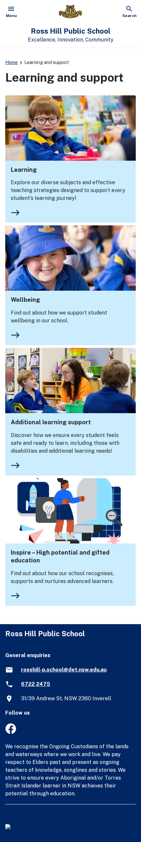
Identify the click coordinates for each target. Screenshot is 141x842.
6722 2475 (35, 684)
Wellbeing (25, 299)
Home (11, 62)
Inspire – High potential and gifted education (60, 556)
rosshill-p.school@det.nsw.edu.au (64, 670)
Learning (24, 169)
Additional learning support (51, 422)
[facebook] (10, 732)
